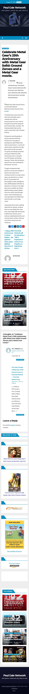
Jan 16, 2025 (8, 625)
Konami (10, 87)
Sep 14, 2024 (8, 642)
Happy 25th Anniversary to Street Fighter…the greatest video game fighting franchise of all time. (9, 239)
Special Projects (9, 314)
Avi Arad (20, 82)
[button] (22, 38)
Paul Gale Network (14, 7)
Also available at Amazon (14, 551)
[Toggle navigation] (26, 38)
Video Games (5, 48)
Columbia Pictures (12, 85)
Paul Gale (12, 81)
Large (6, 111)
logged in (13, 425)
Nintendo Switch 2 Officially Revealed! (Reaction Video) (13, 300)
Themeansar (14, 688)
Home (14, 690)
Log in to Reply (20, 359)
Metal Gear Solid (16, 92)
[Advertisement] (10, 575)
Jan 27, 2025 (8, 608)
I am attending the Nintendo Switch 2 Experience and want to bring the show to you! (14, 279)
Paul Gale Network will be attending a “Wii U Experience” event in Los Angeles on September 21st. (19, 239)
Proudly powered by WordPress (9, 686)
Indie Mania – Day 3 (13, 656)
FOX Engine (21, 85)
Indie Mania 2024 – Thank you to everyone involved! (13, 318)
